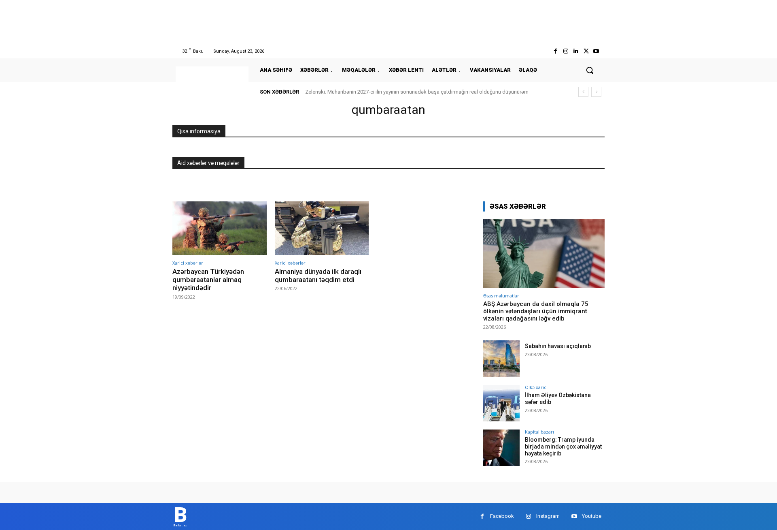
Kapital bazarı (539, 432)
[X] (586, 51)
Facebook (502, 516)
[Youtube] (596, 51)
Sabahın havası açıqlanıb (558, 346)
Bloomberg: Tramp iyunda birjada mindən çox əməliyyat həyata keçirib (563, 446)
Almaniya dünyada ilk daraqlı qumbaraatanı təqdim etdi (318, 275)
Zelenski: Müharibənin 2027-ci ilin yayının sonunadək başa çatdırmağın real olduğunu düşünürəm (417, 92)
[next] (596, 92)
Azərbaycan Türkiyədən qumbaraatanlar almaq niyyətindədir (208, 279)
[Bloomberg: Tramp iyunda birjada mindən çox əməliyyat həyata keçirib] (501, 448)
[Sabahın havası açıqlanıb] (501, 358)
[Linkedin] (576, 51)
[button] (589, 70)
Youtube (591, 516)
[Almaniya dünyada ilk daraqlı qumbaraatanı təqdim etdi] (322, 228)
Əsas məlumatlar (501, 295)
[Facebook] (555, 51)
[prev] (583, 92)
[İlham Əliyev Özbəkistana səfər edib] (501, 403)
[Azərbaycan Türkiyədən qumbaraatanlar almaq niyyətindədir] (219, 228)
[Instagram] (565, 51)
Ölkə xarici (536, 387)
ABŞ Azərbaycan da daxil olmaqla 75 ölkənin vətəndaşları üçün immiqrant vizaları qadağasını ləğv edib (535, 311)
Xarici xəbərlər (187, 263)
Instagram (548, 516)
